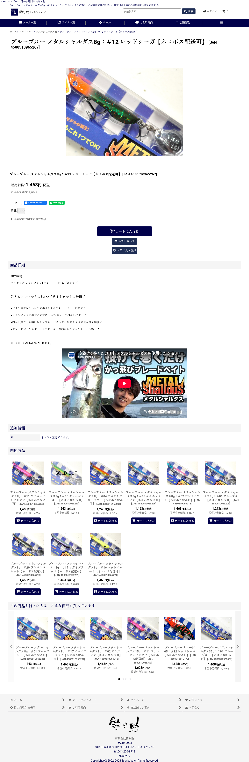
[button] (221, 23)
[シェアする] (16, 203)
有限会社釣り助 (124, 738)
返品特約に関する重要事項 (30, 219)
